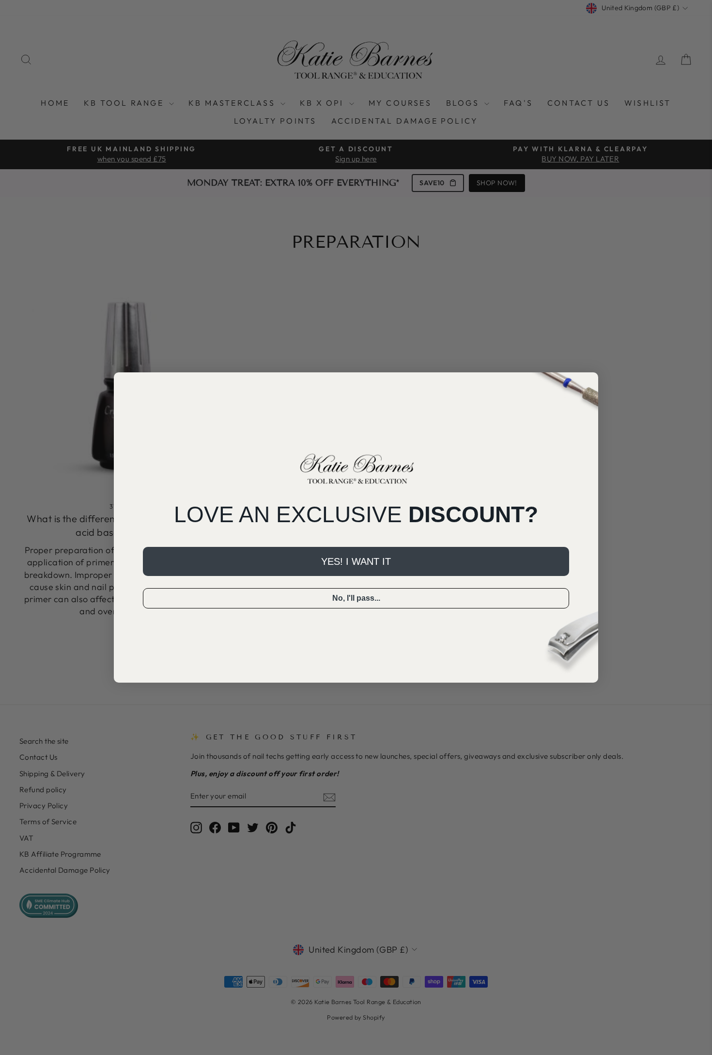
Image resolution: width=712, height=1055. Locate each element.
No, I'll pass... (356, 598)
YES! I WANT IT (356, 561)
